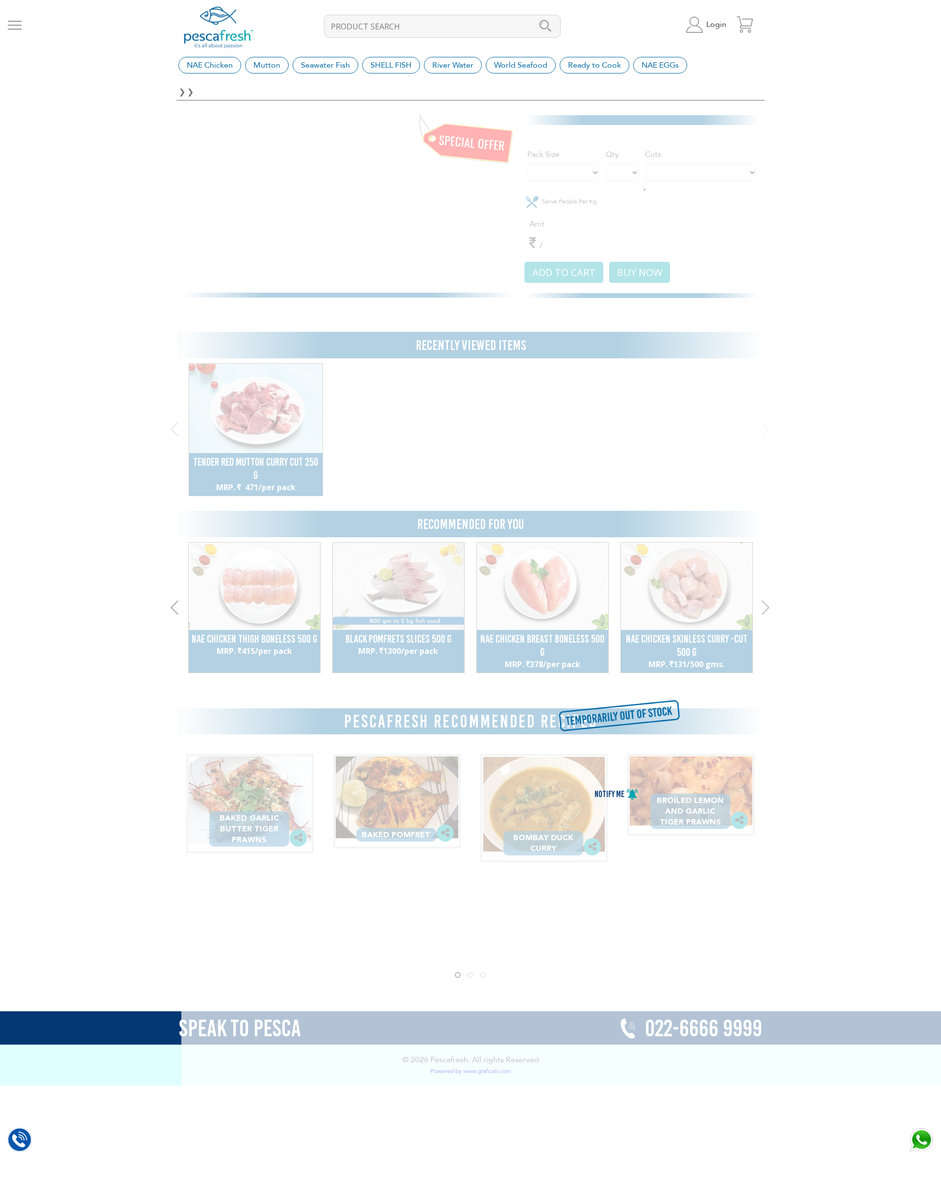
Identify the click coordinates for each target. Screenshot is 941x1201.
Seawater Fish (325, 65)
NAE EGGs (660, 65)
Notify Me (610, 794)
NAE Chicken (210, 65)
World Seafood (520, 65)
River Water (452, 65)
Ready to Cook (594, 65)
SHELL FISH (391, 65)
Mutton (266, 65)
